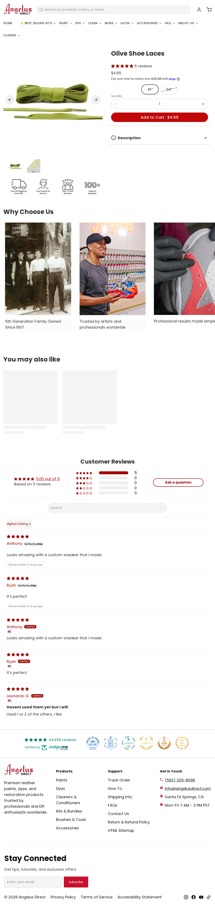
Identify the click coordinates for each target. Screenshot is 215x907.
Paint (63, 23)
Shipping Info (120, 797)
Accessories (147, 23)
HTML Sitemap (121, 830)
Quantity (116, 96)
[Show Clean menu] (100, 23)
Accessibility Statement (140, 897)
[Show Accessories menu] (160, 23)
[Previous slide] (10, 99)
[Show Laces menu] (132, 23)
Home (7, 23)
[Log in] (197, 9)
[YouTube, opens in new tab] (201, 897)
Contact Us (118, 813)
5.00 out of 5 (48, 478)
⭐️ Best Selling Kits (36, 23)
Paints (61, 780)
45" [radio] (150, 89)
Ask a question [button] (178, 482)
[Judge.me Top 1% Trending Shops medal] (182, 743)
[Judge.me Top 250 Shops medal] (164, 743)
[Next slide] (96, 99)
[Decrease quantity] (116, 104)
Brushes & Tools (71, 819)
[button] (207, 9)
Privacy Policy (63, 897)
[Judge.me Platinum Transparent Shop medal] (128, 743)
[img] (18, 536)
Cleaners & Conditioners (68, 799)
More (109, 23)
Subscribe (76, 882)
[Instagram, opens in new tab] (186, 897)
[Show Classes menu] (18, 35)
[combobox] (113, 9)
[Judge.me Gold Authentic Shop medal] (146, 743)
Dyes (60, 788)
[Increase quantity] (203, 104)
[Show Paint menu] (70, 23)
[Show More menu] (116, 23)
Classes (9, 35)
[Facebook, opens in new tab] (193, 897)
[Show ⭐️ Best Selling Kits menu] (54, 23)
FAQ (168, 23)
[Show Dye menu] (83, 23)
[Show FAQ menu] (173, 23)
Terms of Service (97, 897)
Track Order (119, 780)
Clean (93, 23)
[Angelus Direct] (17, 9)
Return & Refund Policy (129, 822)
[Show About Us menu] (196, 23)
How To (115, 788)
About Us (186, 23)
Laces (125, 23)
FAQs (112, 805)
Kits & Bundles (69, 811)
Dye (78, 23)
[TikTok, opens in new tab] (209, 897)
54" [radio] (169, 89)
